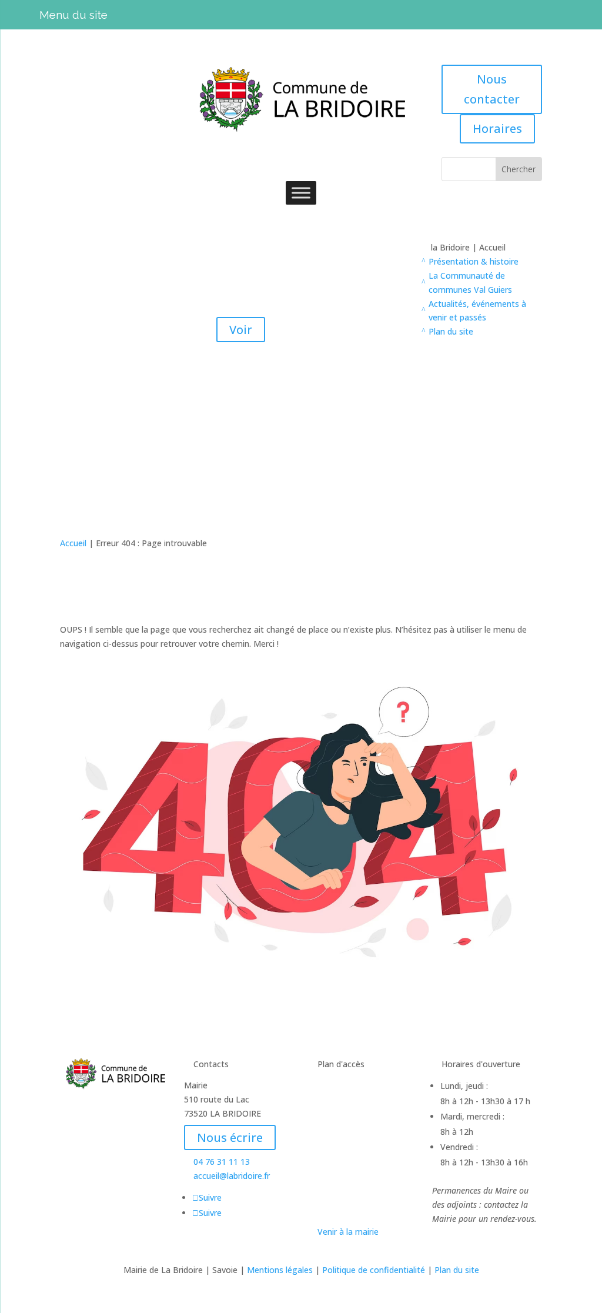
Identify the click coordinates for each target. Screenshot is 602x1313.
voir (241, 425)
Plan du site (456, 1269)
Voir (240, 330)
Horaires (497, 128)
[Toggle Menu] (301, 192)
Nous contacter (492, 89)
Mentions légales (280, 1269)
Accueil (73, 543)
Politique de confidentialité (373, 1269)
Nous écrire (230, 1137)
